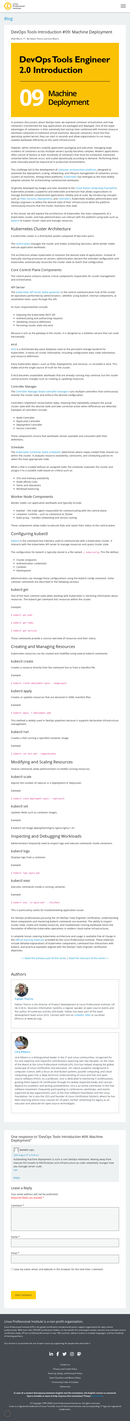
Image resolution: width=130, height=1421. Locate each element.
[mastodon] (79, 1354)
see (15, 1169)
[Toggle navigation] (123, 6)
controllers (65, 198)
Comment (17, 1205)
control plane (23, 243)
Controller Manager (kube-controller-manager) (42, 391)
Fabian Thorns (24, 999)
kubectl (15, 220)
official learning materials (29, 939)
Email (15, 1253)
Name (15, 1236)
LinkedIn (79, 1015)
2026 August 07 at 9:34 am (26, 1155)
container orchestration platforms (77, 169)
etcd (13, 349)
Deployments (44, 198)
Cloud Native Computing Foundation (96, 188)
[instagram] (72, 1354)
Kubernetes (70, 176)
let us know (97, 1396)
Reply (17, 1177)
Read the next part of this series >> (89, 958)
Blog (8, 18)
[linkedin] (51, 1354)
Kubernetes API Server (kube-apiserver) (38, 292)
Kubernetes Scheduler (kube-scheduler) (38, 452)
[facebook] (57, 1354)
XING (88, 1015)
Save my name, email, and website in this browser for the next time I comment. (59, 1269)
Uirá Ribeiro (22, 1052)
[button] (7, 1413)
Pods (23, 198)
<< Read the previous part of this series (43, 958)
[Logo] (14, 6)
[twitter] (64, 1354)
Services (31, 198)
